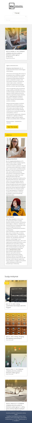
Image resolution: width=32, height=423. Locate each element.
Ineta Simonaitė (9, 340)
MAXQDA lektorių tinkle (15, 250)
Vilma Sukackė (10, 217)
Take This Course (12, 127)
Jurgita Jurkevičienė (10, 58)
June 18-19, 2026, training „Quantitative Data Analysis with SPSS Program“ (16, 305)
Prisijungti (17, 13)
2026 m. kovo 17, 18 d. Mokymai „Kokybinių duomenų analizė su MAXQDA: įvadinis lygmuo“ (14, 370)
